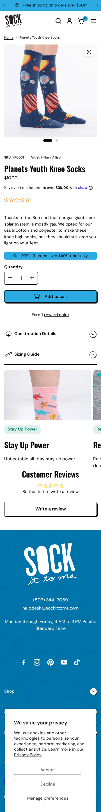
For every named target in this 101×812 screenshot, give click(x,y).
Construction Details (35, 333)
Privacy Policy (28, 755)
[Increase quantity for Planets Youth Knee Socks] (32, 278)
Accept (47, 770)
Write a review (50, 509)
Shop (9, 691)
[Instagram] (37, 662)
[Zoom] (89, 52)
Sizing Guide (27, 354)
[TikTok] (77, 662)
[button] (17, 200)
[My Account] (69, 21)
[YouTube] (64, 662)
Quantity (13, 267)
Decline (47, 784)
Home (8, 37)
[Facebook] (23, 662)
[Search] (58, 21)
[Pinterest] (50, 662)
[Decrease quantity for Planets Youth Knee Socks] (10, 278)
